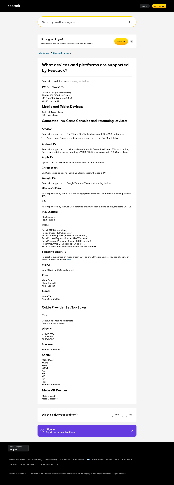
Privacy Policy (35, 459)
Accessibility (51, 459)
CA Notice (65, 459)
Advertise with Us (29, 464)
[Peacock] (14, 6)
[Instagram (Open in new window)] (143, 465)
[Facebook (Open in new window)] (143, 458)
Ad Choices (78, 459)
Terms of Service (17, 459)
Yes (117, 414)
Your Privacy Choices (101, 459)
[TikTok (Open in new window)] (150, 458)
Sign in (49, 432)
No (130, 414)
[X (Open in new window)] (150, 465)
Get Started (159, 6)
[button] (132, 430)
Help (117, 459)
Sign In (145, 6)
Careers (13, 464)
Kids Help (127, 459)
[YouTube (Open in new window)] (158, 458)
